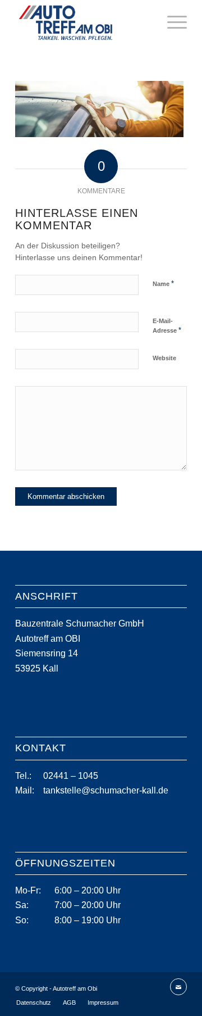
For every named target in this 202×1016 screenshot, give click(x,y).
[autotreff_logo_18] (84, 22)
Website (164, 358)
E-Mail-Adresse (167, 326)
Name (163, 283)
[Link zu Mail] (178, 987)
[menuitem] (171, 22)
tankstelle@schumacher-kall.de (105, 790)
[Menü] (171, 22)
